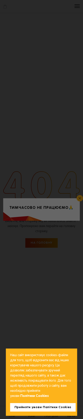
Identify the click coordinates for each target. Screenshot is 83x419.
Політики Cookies (34, 396)
